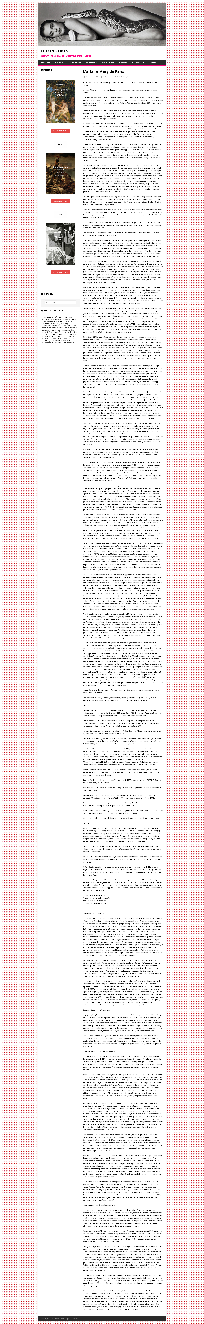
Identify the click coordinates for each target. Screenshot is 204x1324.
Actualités (60, 63)
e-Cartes (123, 63)
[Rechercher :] (60, 302)
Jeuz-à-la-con (108, 63)
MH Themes (74, 1319)
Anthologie (75, 63)
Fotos (153, 63)
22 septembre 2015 (92, 77)
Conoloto (45, 63)
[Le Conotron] (102, 45)
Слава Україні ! (139, 63)
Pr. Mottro (91, 63)
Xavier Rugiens (108, 77)
